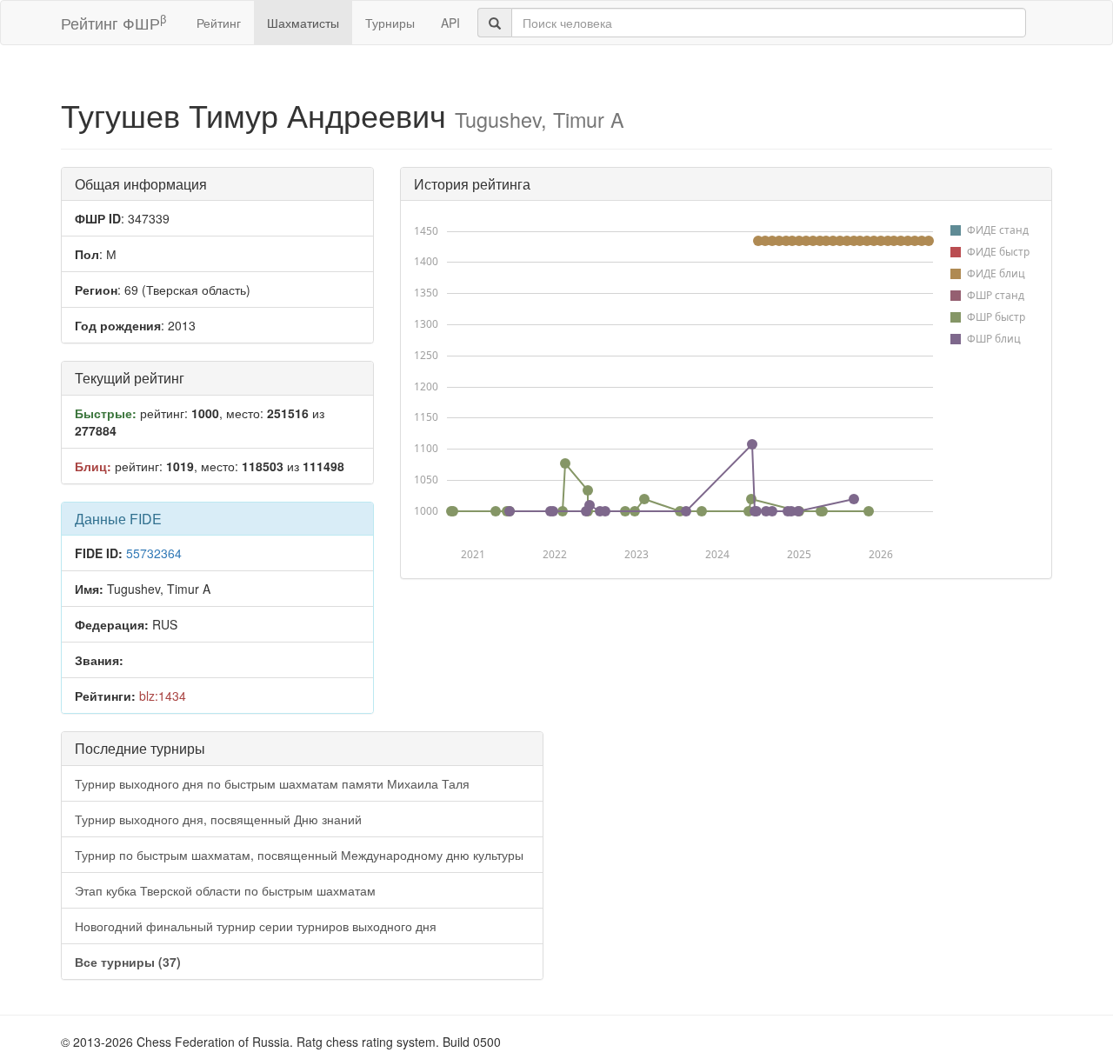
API (450, 22)
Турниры (390, 22)
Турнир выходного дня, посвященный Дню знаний (218, 819)
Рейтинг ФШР (113, 22)
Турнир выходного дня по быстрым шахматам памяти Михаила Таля (272, 783)
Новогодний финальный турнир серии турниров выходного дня (256, 926)
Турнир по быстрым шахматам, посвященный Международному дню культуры (299, 854)
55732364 (154, 553)
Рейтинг (219, 22)
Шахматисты (303, 22)
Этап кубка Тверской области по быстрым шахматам (225, 890)
